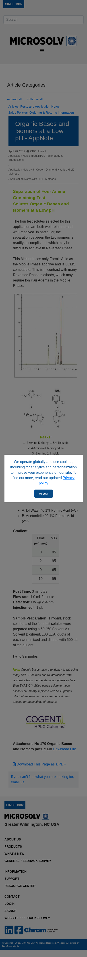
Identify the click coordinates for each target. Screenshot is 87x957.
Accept (43, 493)
